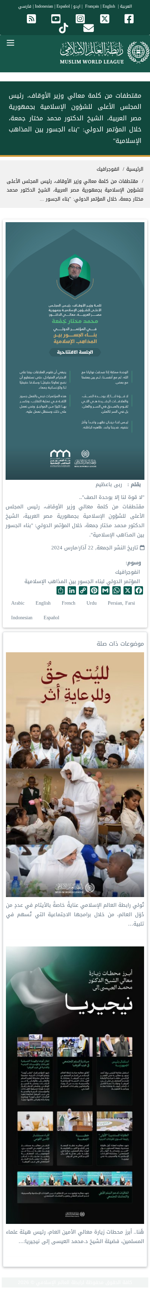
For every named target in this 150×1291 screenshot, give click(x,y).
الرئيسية (134, 169)
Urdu (92, 603)
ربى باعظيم (109, 484)
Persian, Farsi (121, 603)
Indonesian (44, 6)
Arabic (17, 603)
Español (63, 6)
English (43, 603)
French (68, 603)
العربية (126, 6)
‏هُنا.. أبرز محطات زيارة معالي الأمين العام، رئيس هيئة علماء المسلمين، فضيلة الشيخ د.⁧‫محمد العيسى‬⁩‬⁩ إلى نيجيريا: (75, 1236)
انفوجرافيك (127, 572)
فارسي (24, 6)
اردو (76, 6)
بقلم (135, 484)
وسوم (134, 562)
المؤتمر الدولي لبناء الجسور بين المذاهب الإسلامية (82, 581)
